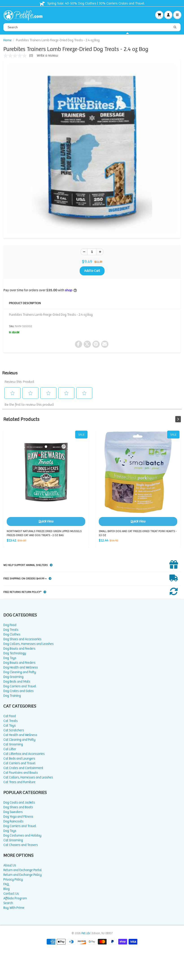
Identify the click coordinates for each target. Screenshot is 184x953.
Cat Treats (10, 721)
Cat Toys (9, 725)
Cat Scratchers (13, 730)
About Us (9, 865)
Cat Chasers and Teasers (20, 845)
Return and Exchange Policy (22, 875)
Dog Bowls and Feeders (19, 649)
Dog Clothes (11, 634)
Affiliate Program (15, 898)
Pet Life (85, 933)
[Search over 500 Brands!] (175, 27)
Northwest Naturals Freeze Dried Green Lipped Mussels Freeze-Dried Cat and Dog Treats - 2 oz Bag (46, 478)
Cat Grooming (13, 744)
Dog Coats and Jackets (19, 802)
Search (8, 903)
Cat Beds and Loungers (19, 758)
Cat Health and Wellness (20, 735)
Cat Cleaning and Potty (19, 740)
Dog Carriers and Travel (19, 686)
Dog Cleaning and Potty (19, 672)
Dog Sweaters (13, 812)
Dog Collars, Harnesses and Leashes (28, 644)
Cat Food (9, 716)
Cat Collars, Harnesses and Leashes (28, 777)
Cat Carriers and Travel (19, 763)
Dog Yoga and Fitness (18, 817)
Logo (24, 15)
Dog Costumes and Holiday (22, 835)
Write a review (47, 55)
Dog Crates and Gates (18, 691)
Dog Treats (10, 630)
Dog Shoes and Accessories (22, 639)
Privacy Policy (13, 879)
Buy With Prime (13, 908)
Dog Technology (14, 653)
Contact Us (11, 894)
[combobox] (92, 27)
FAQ (6, 884)
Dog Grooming (13, 677)
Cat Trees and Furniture (19, 782)
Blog (6, 889)
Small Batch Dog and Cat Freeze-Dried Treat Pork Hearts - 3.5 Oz (138, 478)
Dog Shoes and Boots (18, 807)
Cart (159, 14)
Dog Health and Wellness (20, 667)
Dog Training (12, 696)
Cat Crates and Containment (23, 768)
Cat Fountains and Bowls (20, 773)
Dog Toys (9, 658)
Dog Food (9, 625)
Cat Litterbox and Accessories (24, 754)
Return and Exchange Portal (22, 870)
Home (7, 40)
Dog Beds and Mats (16, 682)
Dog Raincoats (13, 821)
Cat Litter (9, 749)
